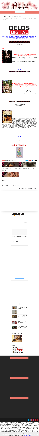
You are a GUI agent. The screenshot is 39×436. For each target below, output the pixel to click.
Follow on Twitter (16, 234)
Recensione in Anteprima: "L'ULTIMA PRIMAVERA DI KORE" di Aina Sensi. (10, 169)
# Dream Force (13, 160)
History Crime (26, 18)
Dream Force (17, 18)
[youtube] (35, 420)
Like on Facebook (16, 229)
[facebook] (30, 420)
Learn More (25, 435)
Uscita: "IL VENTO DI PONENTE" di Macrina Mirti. (26, 168)
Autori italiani (13, 18)
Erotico (20, 18)
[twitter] (28, 420)
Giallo (23, 18)
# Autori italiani (7, 160)
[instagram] (33, 420)
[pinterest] (37, 420)
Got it (30, 435)
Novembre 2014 (31, 18)
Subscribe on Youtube (17, 236)
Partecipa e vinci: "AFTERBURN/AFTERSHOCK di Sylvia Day (22, 307)
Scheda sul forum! (19, 69)
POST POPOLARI (16, 304)
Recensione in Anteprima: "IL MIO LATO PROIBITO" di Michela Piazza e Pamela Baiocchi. (10, 178)
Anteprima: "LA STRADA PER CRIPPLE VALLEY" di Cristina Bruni (22, 312)
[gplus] (32, 420)
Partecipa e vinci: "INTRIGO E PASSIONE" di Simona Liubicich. (22, 322)
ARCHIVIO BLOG (23, 304)
